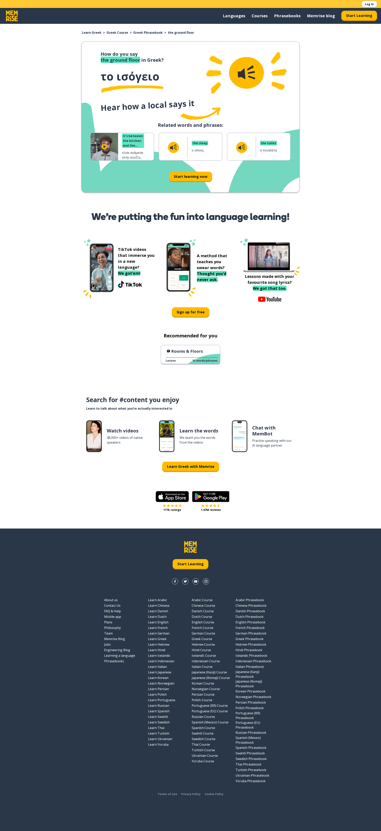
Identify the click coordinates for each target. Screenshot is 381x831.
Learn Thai (156, 728)
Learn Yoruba (158, 744)
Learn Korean (158, 678)
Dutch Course (202, 616)
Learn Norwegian (161, 683)
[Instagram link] (206, 581)
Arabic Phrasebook (250, 600)
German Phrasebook (251, 633)
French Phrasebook (250, 628)
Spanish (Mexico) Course (210, 722)
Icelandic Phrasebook (251, 655)
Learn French (158, 628)
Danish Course (203, 611)
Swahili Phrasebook (250, 753)
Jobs (107, 644)
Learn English (158, 622)
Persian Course (203, 694)
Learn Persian (158, 689)
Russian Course (203, 716)
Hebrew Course (203, 644)
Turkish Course (203, 750)
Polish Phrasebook (250, 708)
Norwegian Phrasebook (253, 697)
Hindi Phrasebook (249, 650)
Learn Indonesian (161, 661)
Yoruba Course (203, 761)
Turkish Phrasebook (251, 770)
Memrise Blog (114, 639)
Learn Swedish (159, 722)
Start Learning (359, 15)
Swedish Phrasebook (251, 759)
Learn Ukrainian (160, 739)
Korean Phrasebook (251, 691)
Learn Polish (157, 694)
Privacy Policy (191, 794)
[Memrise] (12, 16)
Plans (108, 622)
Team (108, 633)
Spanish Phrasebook (251, 747)
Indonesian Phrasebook (253, 661)
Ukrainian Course (205, 755)
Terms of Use (167, 794)
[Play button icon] (104, 146)
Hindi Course (201, 650)
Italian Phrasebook (250, 666)
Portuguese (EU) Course (210, 711)
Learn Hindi (156, 650)
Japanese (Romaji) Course (211, 678)
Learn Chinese (158, 605)
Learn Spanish (158, 711)
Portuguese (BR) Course (210, 705)
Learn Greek (91, 32)
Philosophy (112, 628)
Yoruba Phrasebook (251, 781)
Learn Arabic (157, 600)
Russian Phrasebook (251, 732)
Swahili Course (203, 733)
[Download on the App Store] (172, 496)
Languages (234, 15)
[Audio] (246, 73)
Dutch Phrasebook (250, 616)
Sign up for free (191, 312)
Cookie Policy (214, 794)
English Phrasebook (251, 622)
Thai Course (201, 744)
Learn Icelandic (159, 655)
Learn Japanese (159, 672)
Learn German (158, 633)
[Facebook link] (175, 581)
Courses (260, 15)
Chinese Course (203, 605)
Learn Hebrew (158, 644)
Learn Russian (158, 705)
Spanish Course (203, 728)
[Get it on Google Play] (210, 496)
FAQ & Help (112, 611)
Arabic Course (202, 600)
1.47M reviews (211, 510)
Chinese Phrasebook (251, 605)
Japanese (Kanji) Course (209, 672)
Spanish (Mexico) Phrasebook (248, 740)
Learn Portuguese (161, 700)
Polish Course (202, 700)
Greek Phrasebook (148, 32)
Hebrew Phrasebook (251, 644)
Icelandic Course (204, 655)
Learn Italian (157, 666)
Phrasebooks (287, 15)
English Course (203, 622)
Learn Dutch (157, 616)
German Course (203, 633)
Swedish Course (203, 739)
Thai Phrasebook (248, 764)
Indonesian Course (206, 661)
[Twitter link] (185, 581)
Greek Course (117, 32)
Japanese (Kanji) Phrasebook (247, 674)
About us (111, 600)
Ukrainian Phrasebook (252, 775)
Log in (369, 4)
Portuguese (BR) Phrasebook (248, 715)
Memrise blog (321, 15)
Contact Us (112, 605)
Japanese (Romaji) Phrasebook (249, 683)
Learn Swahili (158, 716)
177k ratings (172, 510)
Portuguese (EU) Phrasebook (248, 725)
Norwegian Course (206, 689)
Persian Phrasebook (251, 702)
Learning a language (119, 655)
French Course (202, 628)
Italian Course (202, 666)
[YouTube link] (195, 581)
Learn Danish (158, 611)
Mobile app (112, 616)
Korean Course (203, 683)
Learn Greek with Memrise (190, 466)
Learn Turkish (158, 733)
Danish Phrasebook (250, 611)
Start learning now (190, 176)
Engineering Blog (117, 650)
